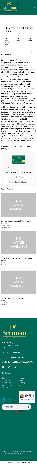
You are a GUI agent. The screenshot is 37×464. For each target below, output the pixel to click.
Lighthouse (26, 462)
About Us (5, 388)
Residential (6, 380)
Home (4, 378)
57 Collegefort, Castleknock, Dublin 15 (14, 298)
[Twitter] (15, 367)
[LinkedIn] (3, 367)
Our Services (7, 385)
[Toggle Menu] (35, 7)
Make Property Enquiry (19, 182)
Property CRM (6, 453)
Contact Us (23, 385)
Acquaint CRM (21, 451)
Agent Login (19, 453)
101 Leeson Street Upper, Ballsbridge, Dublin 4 (17, 221)
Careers (22, 378)
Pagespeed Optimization (14, 462)
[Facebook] (9, 367)
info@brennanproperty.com (19, 172)
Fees (21, 380)
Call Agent (19, 177)
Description (6, 55)
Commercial (6, 383)
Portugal (22, 383)
